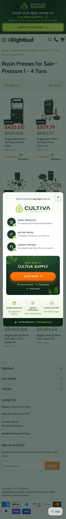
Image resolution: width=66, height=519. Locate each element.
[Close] (58, 197)
